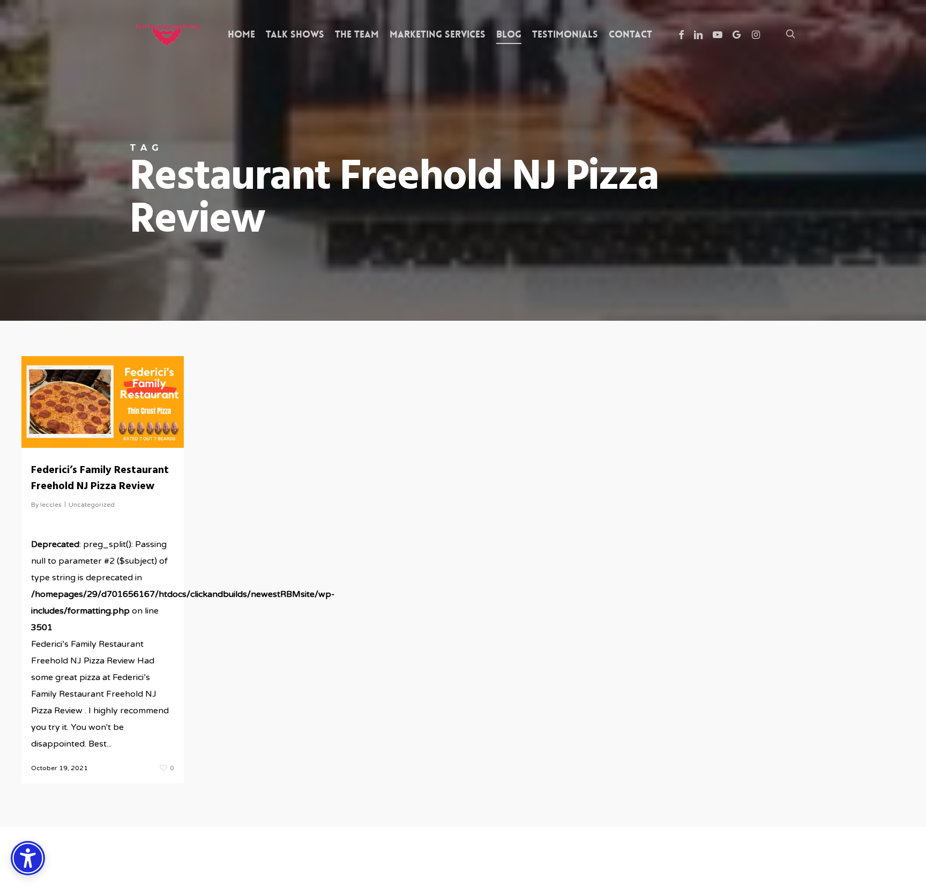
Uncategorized (92, 504)
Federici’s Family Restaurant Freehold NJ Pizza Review (100, 478)
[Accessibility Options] (28, 858)
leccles (51, 504)
